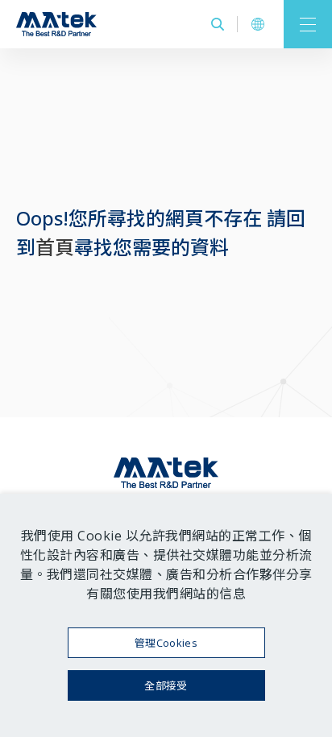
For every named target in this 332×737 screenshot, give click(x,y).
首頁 (54, 247)
